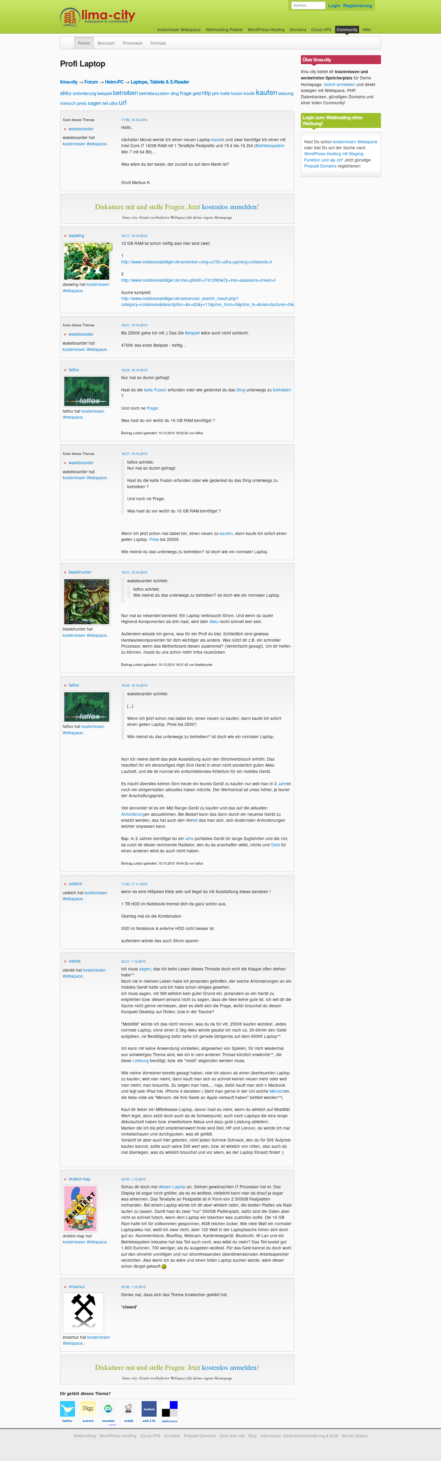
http (206, 93)
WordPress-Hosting (266, 29)
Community (347, 29)
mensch (68, 103)
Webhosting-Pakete (224, 29)
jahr (215, 93)
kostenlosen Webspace (85, 144)
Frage (152, 408)
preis (82, 103)
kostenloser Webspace (179, 29)
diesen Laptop (172, 1186)
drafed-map (80, 1179)
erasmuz (77, 1286)
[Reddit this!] (131, 1422)
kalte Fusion (155, 390)
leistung (285, 93)
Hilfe (366, 29)
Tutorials (158, 43)
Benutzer (106, 43)
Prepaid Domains (320, 166)
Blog (252, 1436)
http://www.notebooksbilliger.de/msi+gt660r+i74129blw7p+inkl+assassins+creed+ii (198, 280)
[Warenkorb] (375, 26)
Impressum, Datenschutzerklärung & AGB (299, 1436)
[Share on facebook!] (152, 1422)
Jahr (282, 783)
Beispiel (192, 333)
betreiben (125, 92)
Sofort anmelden (339, 84)
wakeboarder (81, 129)
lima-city (68, 81)
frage (185, 93)
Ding (240, 390)
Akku (214, 621)
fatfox (74, 370)
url (123, 102)
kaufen (266, 92)
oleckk (75, 961)
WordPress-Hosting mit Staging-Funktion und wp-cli (334, 156)
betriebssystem (154, 93)
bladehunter (80, 572)
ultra (113, 103)
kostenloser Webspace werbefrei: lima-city (120, 17)
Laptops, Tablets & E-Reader (159, 81)
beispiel (104, 93)
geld (197, 93)
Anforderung (133, 814)
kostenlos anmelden (229, 206)
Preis (154, 539)
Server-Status (355, 1436)
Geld (275, 845)
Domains (298, 29)
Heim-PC (114, 81)
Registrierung (357, 5)
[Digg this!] (90, 1422)
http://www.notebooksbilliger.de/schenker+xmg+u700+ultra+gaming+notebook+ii (196, 262)
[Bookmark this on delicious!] (171, 1422)
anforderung (84, 93)
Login (334, 5)
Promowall (132, 43)
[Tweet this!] (70, 1422)
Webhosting (85, 1436)
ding (175, 93)
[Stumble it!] (111, 1422)
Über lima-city (232, 1436)
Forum (84, 43)
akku (65, 93)
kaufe (249, 93)
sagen (94, 102)
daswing (76, 235)
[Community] (70, 40)
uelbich (75, 883)
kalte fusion (231, 93)
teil (105, 103)
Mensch (277, 1091)
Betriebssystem (270, 145)
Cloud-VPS (321, 29)
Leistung (141, 1060)
